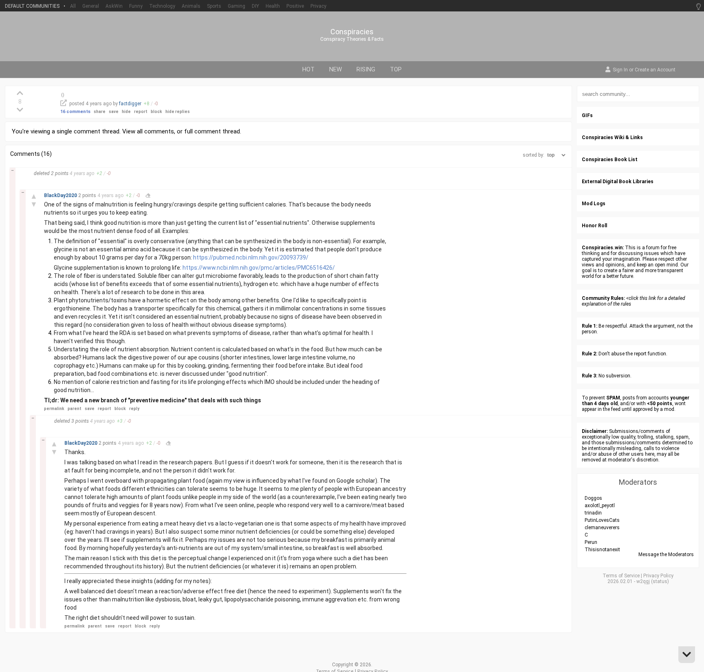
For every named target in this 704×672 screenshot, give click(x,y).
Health (273, 6)
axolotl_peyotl (600, 505)
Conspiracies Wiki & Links (612, 137)
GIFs (587, 115)
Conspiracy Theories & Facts (352, 39)
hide (126, 111)
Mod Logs (593, 203)
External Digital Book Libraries (617, 181)
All (73, 6)
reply (134, 408)
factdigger (130, 103)
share (100, 111)
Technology (162, 6)
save (114, 111)
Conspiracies (352, 31)
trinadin (593, 513)
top (396, 69)
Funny (136, 6)
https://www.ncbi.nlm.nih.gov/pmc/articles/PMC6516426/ (259, 267)
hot (308, 69)
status (660, 581)
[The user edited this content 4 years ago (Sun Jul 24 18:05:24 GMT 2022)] (168, 443)
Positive (295, 6)
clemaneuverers (602, 527)
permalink (54, 408)
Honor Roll (594, 225)
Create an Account (655, 70)
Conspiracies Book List (610, 159)
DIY (255, 6)
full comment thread (212, 131)
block (156, 111)
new (335, 69)
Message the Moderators (666, 554)
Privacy (318, 6)
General (90, 6)
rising (365, 69)
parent (74, 408)
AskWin (114, 6)
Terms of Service (621, 576)
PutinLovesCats (602, 520)
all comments (155, 131)
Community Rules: (603, 298)
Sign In (620, 70)
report (140, 111)
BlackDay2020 (61, 195)
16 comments (75, 111)
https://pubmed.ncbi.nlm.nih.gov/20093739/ (250, 257)
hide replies (177, 111)
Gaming (236, 6)
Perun (591, 542)
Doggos (593, 498)
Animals (191, 6)
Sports (214, 6)
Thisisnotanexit (602, 549)
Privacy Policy (658, 576)
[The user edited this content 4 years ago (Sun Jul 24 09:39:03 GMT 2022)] (147, 195)
